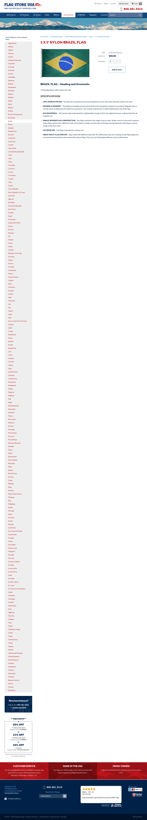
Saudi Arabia (12, 534)
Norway (11, 477)
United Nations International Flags (76, 36)
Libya (10, 368)
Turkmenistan (13, 639)
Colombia (11, 165)
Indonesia (11, 300)
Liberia (10, 365)
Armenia (11, 67)
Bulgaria (11, 128)
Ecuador (11, 212)
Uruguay (11, 663)
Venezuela (11, 673)
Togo (10, 622)
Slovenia (11, 558)
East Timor (12, 209)
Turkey (10, 636)
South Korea (12, 571)
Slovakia (11, 554)
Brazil (91, 36)
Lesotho (11, 361)
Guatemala (12, 270)
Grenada (11, 266)
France (10, 243)
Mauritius (11, 412)
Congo (10, 172)
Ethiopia (11, 233)
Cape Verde (12, 148)
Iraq (9, 307)
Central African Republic (16, 151)
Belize (10, 100)
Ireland (10, 311)
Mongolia (11, 429)
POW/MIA (81, 15)
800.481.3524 (133, 9)
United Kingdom (13, 656)
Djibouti (11, 199)
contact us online (19, 707)
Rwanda (11, 524)
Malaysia (11, 392)
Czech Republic (13, 189)
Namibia (11, 446)
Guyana (10, 280)
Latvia (10, 355)
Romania (11, 517)
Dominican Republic (15, 205)
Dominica (11, 202)
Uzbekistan (12, 666)
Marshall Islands (13, 405)
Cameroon (12, 141)
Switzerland (12, 605)
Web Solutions (137, 816)
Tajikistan (11, 612)
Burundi (10, 134)
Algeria (10, 50)
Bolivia (10, 111)
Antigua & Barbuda (14, 60)
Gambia (10, 249)
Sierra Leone (12, 548)
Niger (10, 466)
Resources (98, 4)
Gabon (10, 246)
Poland (10, 507)
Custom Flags (106, 15)
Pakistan (11, 483)
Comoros (11, 168)
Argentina (11, 63)
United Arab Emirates (15, 653)
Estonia (10, 229)
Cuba (10, 182)
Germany (11, 256)
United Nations (13, 660)
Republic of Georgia (15, 253)
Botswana (11, 117)
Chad (10, 155)
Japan (10, 327)
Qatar (10, 514)
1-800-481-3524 (22, 705)
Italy (9, 317)
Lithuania (11, 375)
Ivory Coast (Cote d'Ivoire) (17, 321)
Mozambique (12, 439)
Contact (113, 4)
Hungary (11, 290)
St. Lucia (11, 585)
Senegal (11, 537)
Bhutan (10, 107)
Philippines (11, 504)
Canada (10, 144)
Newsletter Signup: (53, 792)
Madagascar (12, 385)
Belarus (10, 94)
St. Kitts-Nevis (13, 582)
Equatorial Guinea (14, 222)
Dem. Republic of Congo (16, 192)
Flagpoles (93, 15)
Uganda (10, 646)
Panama (10, 490)
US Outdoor (24, 15)
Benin (10, 104)
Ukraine (10, 649)
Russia (10, 521)
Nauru (10, 449)
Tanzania (11, 615)
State (47, 15)
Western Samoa (13, 680)
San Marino (12, 527)
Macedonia (12, 382)
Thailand (11, 619)
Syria (10, 609)
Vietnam (11, 676)
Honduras (11, 287)
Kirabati (10, 341)
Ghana (10, 260)
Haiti (9, 283)
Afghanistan (12, 43)
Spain (10, 575)
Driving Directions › (12, 793)
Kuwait (10, 344)
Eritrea (10, 226)
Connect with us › (16, 799)
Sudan (10, 592)
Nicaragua (11, 463)
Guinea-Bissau (13, 277)
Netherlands (12, 456)
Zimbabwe (11, 690)
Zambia (10, 687)
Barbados (11, 90)
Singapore (11, 551)
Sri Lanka (11, 578)
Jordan (10, 331)
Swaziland (11, 599)
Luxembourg (12, 378)
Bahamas (11, 80)
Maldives (11, 395)
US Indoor (37, 15)
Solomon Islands (14, 561)
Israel (10, 314)
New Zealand (12, 460)
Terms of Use (54, 816)
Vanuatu (11, 670)
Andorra (11, 53)
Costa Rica (11, 175)
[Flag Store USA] (23, 6)
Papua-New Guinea (14, 494)
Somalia (11, 565)
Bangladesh (12, 87)
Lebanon (11, 358)
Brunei (10, 124)
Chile (10, 158)
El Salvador (12, 219)
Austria (10, 73)
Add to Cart (116, 70)
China (10, 161)
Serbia (10, 541)
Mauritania (11, 409)
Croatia (10, 178)
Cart (137, 3)
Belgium (11, 97)
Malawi (10, 388)
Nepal (10, 453)
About (106, 4)
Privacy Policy (44, 816)
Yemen (10, 683)
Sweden (11, 602)
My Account (123, 3)
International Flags (56, 36)
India (9, 297)
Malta (10, 402)
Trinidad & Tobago (14, 629)
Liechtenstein (13, 371)
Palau (10, 487)
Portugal (11, 510)
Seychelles (12, 544)
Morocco (11, 436)
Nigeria (10, 470)
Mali (9, 399)
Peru (9, 500)
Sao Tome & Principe (15, 531)
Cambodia (11, 138)
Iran (9, 304)
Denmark (11, 195)
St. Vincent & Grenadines (16, 588)
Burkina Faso (12, 131)
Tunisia (10, 632)
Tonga (10, 626)
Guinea (10, 273)
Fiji (9, 236)
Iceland (10, 294)
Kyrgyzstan (12, 348)
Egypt (10, 216)
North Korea (12, 473)
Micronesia (12, 419)
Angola (10, 56)
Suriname (11, 595)
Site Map (63, 816)
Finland (10, 239)
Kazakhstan (12, 334)
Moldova (11, 422)
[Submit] (65, 796)
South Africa (12, 568)
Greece (10, 263)
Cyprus (10, 185)
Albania (10, 46)
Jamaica (11, 324)
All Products (11, 15)
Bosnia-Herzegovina (15, 114)
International (68, 15)
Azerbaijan (11, 77)
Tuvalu (10, 643)
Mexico (10, 416)
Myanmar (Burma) (14, 443)
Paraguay (11, 497)
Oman (10, 480)
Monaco (11, 426)
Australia (11, 70)
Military (56, 15)
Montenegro (12, 432)
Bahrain (10, 83)
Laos (10, 351)
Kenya (10, 338)
